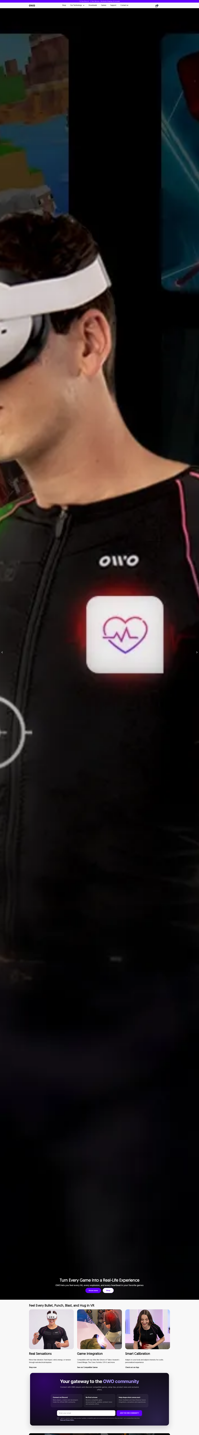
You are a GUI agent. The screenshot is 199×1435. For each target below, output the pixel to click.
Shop (64, 5)
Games (103, 5)
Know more (93, 1290)
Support (113, 5)
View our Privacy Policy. (67, 1420)
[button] (2, 652)
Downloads (93, 5)
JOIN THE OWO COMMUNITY (129, 1413)
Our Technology (76, 5)
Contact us (124, 5)
